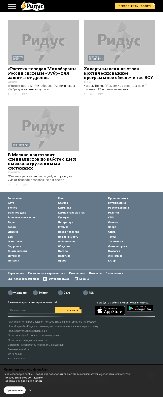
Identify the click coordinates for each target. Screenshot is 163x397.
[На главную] (33, 6)
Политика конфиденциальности (27, 340)
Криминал (64, 207)
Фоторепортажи (59, 278)
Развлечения (114, 273)
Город (12, 226)
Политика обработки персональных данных (34, 335)
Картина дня (16, 273)
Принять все (15, 390)
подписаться (68, 310)
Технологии (20, 145)
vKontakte (20, 292)
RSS (91, 292)
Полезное (95, 273)
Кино (61, 198)
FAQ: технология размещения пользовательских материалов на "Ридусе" (52, 321)
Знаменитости (17, 251)
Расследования (118, 207)
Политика (64, 255)
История (13, 260)
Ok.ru (67, 292)
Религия (113, 212)
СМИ (111, 217)
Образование (67, 241)
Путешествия (117, 202)
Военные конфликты (96, 58)
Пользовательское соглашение (27, 330)
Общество (64, 246)
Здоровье (14, 246)
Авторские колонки (26, 278)
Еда (10, 236)
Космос (63, 202)
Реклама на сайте (18, 349)
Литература (65, 222)
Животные (15, 241)
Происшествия (118, 198)
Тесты (112, 236)
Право (62, 260)
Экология (114, 251)
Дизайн (13, 231)
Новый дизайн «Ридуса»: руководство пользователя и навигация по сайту (53, 326)
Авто (11, 202)
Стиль (112, 231)
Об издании (15, 353)
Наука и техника (68, 231)
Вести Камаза (16, 358)
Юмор (112, 260)
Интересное (77, 273)
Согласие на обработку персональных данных (36, 344)
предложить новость (134, 6)
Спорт (112, 226)
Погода (63, 251)
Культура (64, 217)
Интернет (14, 255)
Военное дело (18, 58)
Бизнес (12, 207)
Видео (12, 222)
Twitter (43, 292)
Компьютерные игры (71, 212)
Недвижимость (68, 236)
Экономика (115, 255)
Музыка (63, 226)
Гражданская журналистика (46, 273)
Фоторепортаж (118, 246)
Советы (113, 222)
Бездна (84, 278)
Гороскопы (15, 198)
